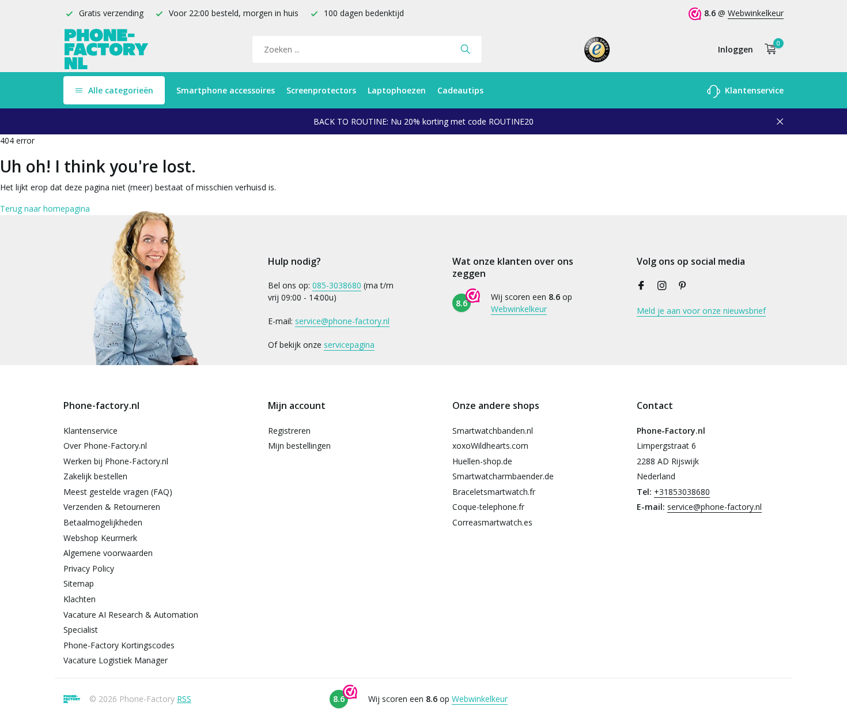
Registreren (289, 430)
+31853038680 (682, 491)
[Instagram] (662, 286)
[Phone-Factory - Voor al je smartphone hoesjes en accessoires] (106, 49)
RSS (184, 698)
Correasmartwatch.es (492, 522)
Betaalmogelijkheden (102, 522)
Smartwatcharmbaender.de (503, 476)
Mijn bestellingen (299, 445)
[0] (768, 49)
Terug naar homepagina (45, 208)
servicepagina (349, 344)
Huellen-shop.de (482, 461)
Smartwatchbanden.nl (492, 430)
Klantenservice (753, 90)
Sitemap (78, 583)
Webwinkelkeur (756, 12)
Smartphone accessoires (225, 90)
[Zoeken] (465, 49)
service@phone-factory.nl (342, 321)
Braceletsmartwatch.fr (493, 491)
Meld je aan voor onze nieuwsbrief (701, 310)
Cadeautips (460, 90)
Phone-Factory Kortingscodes (119, 645)
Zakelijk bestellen (95, 476)
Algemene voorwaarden (108, 552)
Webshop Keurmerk (100, 537)
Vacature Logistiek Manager (115, 660)
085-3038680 (336, 285)
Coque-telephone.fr (488, 506)
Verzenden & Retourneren (111, 506)
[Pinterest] (682, 286)
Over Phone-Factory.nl (105, 445)
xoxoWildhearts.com (490, 445)
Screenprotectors (321, 90)
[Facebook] (641, 286)
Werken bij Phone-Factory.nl (115, 461)
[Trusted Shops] (597, 49)
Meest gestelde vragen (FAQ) (117, 491)
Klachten (79, 599)
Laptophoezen (397, 90)
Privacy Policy (88, 568)
